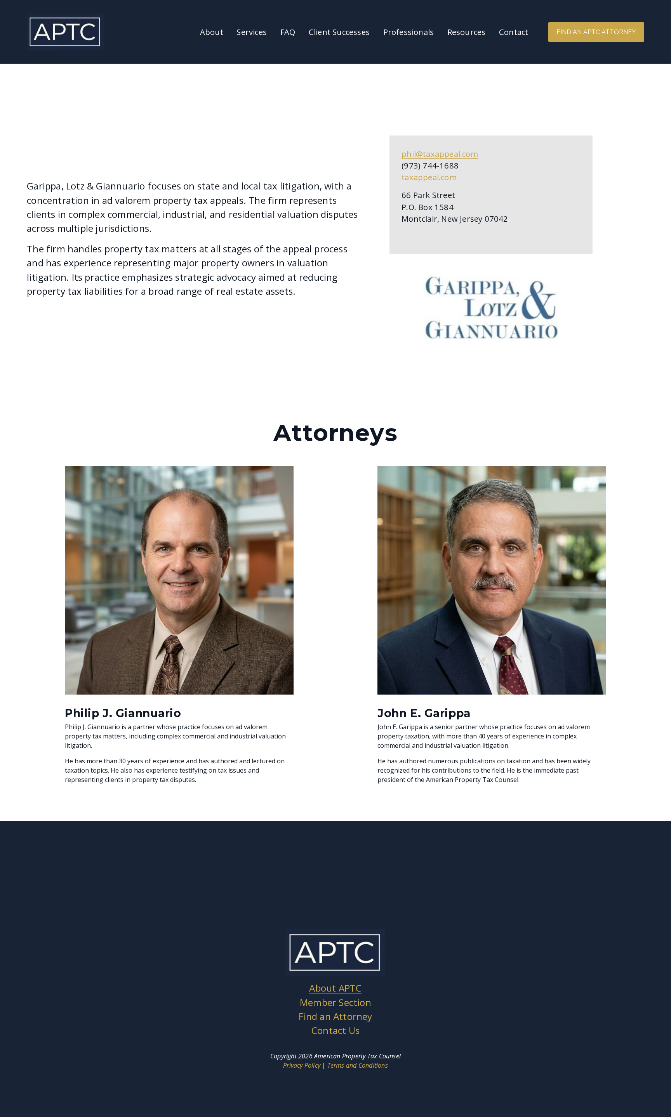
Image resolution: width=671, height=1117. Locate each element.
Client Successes (339, 31)
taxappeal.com (429, 177)
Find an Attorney (335, 1016)
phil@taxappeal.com (440, 153)
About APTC (335, 988)
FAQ (288, 31)
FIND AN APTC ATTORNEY (596, 32)
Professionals (408, 31)
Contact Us (335, 1030)
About (211, 31)
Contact (513, 31)
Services (251, 31)
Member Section (335, 1002)
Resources (466, 31)
